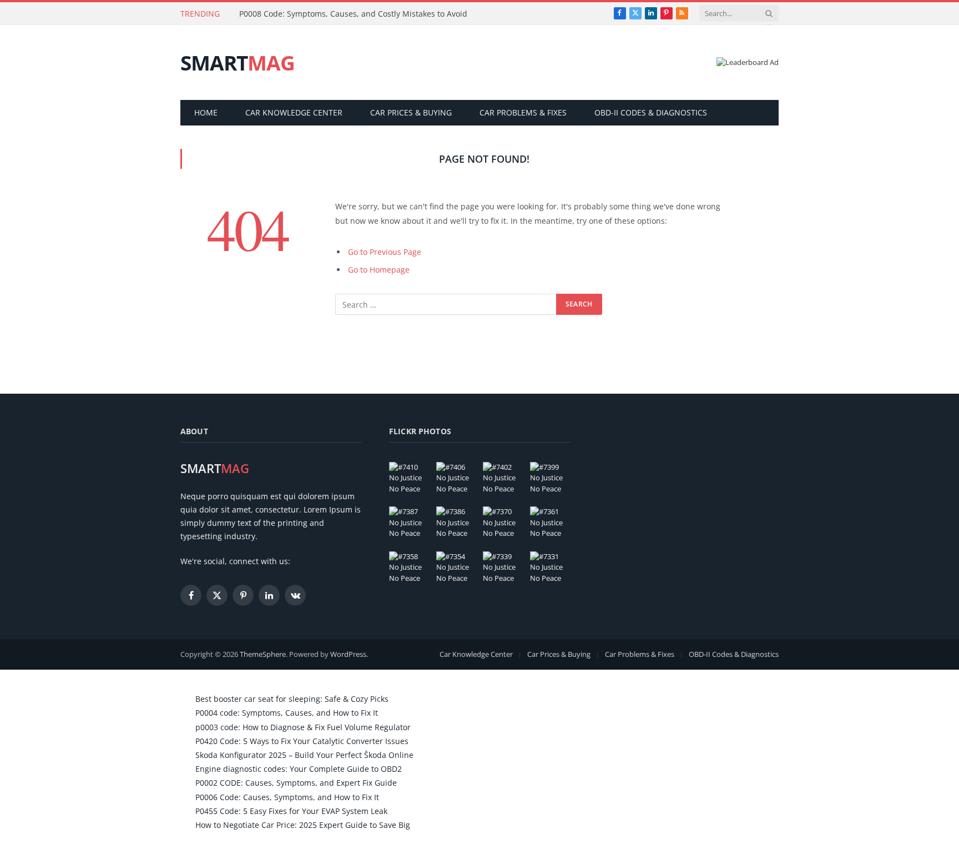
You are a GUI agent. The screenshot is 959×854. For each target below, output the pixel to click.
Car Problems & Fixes (523, 112)
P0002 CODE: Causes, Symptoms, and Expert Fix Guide (296, 782)
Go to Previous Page (384, 252)
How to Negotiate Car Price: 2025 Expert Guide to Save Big (302, 825)
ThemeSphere (263, 654)
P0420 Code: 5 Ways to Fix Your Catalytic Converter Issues (301, 741)
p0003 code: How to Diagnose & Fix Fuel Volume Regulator (303, 727)
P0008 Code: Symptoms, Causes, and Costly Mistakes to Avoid (353, 14)
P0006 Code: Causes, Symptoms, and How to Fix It (287, 797)
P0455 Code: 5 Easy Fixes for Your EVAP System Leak (291, 811)
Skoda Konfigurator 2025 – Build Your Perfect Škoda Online (304, 755)
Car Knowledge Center (293, 112)
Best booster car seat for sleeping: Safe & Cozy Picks (291, 699)
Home (206, 112)
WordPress (348, 654)
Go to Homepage (379, 269)
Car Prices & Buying (411, 112)
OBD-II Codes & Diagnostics (650, 112)
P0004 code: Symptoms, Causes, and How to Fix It (286, 712)
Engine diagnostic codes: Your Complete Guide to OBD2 (298, 768)
